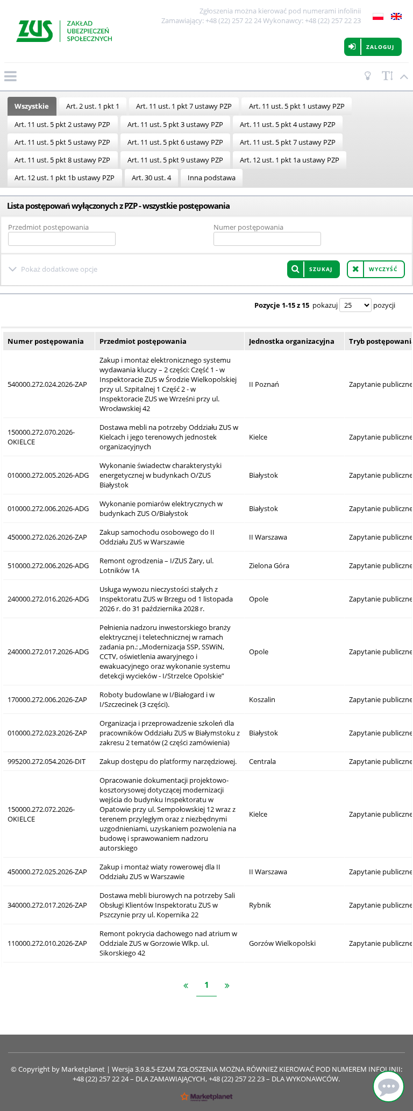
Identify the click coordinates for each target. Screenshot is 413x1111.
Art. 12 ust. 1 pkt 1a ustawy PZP (289, 160)
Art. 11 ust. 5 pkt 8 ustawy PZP (62, 160)
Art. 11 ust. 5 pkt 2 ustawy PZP (62, 124)
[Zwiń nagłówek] (402, 76)
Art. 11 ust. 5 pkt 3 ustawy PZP (175, 124)
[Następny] (227, 985)
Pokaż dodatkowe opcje (59, 269)
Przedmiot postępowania (48, 227)
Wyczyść (383, 269)
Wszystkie (32, 106)
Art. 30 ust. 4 (151, 177)
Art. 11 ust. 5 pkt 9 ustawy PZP (175, 160)
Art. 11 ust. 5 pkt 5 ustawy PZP (62, 142)
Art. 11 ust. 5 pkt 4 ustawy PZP (288, 124)
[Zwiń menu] (9, 76)
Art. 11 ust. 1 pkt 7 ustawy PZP (184, 106)
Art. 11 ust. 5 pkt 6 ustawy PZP (175, 142)
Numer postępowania (248, 227)
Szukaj (320, 269)
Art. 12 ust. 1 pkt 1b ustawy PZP (65, 177)
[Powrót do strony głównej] (64, 31)
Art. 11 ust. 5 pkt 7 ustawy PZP (288, 142)
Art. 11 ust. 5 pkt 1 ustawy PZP (297, 106)
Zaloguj (380, 47)
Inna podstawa (212, 177)
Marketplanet (83, 1069)
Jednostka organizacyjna (291, 341)
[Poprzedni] (185, 985)
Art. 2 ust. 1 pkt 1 (92, 106)
